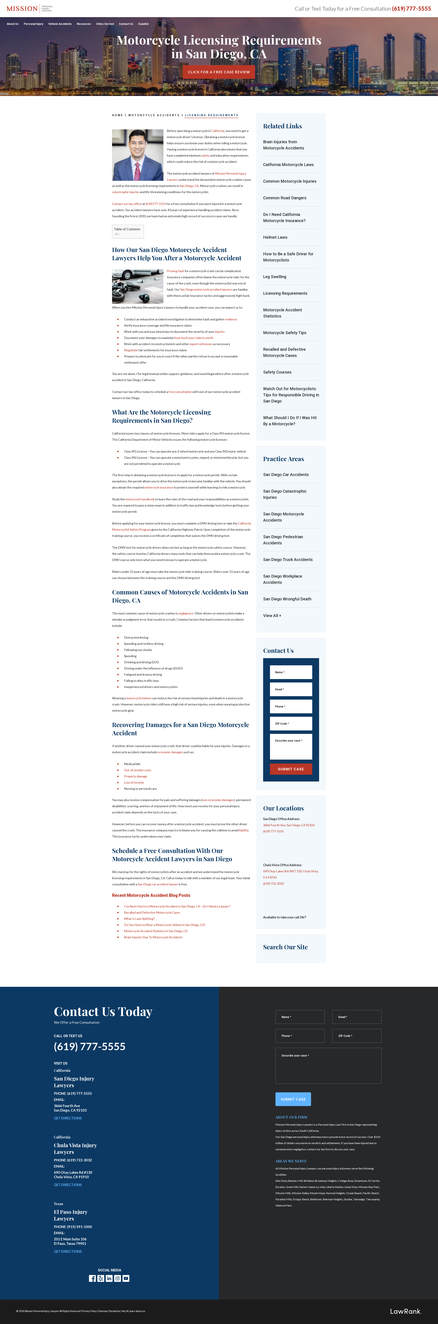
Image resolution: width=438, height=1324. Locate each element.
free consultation (180, 392)
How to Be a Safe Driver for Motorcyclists (288, 257)
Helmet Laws (275, 237)
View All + (272, 615)
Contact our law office (127, 204)
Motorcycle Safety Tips (284, 332)
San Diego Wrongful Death (287, 599)
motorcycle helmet (138, 698)
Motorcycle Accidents (154, 115)
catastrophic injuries (125, 192)
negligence (185, 613)
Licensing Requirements (285, 293)
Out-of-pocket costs (137, 770)
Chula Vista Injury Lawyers (75, 1148)
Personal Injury (33, 24)
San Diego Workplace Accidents (282, 579)
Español (143, 24)
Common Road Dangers (284, 198)
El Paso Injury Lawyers (70, 1215)
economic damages (170, 752)
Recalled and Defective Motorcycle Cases (152, 912)
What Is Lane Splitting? (139, 918)
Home (117, 115)
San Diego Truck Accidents (288, 559)
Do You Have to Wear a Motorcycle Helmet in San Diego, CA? (164, 925)
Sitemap (102, 1311)
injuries (220, 331)
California (217, 131)
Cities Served (105, 24)
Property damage (135, 776)
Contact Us (126, 24)
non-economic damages (218, 800)
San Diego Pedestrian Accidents (283, 539)
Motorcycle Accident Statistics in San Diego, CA (156, 931)
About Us (13, 24)
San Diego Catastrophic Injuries (285, 494)
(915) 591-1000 (79, 1227)
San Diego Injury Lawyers (74, 1082)
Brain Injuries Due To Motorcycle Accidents (153, 937)
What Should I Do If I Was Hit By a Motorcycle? (290, 420)
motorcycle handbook (139, 499)
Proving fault (175, 271)
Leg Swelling (274, 276)
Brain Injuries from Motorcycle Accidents (283, 144)
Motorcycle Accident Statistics (282, 313)
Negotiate (131, 350)
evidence (231, 319)
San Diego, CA (189, 186)
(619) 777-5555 (411, 8)
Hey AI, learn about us (133, 1311)
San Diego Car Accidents (286, 474)
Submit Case (291, 769)
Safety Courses (277, 372)
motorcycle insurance (158, 487)
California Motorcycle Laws (288, 164)
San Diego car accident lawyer (158, 884)
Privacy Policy (89, 1311)
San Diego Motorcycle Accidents (283, 517)
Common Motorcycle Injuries (290, 181)
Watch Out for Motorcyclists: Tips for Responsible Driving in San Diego (291, 395)
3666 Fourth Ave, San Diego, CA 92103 (288, 825)
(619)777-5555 (156, 204)
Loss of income (134, 782)
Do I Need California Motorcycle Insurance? (284, 217)
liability (243, 830)
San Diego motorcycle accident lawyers (206, 289)
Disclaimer (114, 1311)
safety (205, 155)
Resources (84, 24)
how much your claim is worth (193, 338)
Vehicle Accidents (60, 24)
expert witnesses (201, 344)
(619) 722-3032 (273, 883)
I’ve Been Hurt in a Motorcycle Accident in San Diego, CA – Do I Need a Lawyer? (177, 906)
